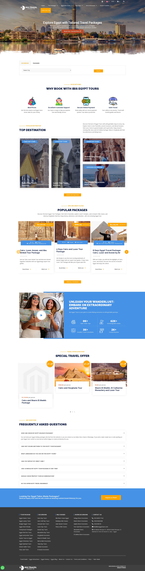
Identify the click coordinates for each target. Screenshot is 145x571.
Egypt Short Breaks (24, 527)
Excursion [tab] (25, 63)
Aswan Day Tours (93, 141)
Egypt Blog (54, 559)
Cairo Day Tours (29, 141)
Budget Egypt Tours (25, 524)
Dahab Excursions (42, 547)
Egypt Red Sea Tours (25, 532)
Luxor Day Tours (61, 141)
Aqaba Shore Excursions (81, 524)
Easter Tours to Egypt (25, 538)
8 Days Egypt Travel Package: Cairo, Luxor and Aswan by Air (107, 251)
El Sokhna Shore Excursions (81, 534)
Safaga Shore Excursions (81, 518)
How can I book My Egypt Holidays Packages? (37, 433)
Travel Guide (23, 559)
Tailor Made (96, 559)
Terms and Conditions (80, 559)
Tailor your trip (45, 10)
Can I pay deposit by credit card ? (33, 461)
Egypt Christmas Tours (26, 541)
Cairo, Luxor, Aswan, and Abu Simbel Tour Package (33, 251)
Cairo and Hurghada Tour (70, 388)
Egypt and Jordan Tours (26, 535)
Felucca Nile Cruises (61, 527)
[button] (70, 412)
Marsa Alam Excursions (44, 541)
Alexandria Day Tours (43, 532)
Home (43, 5)
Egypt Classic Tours (25, 518)
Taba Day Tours (42, 544)
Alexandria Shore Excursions (78, 530)
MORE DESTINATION (72, 195)
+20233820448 (98, 521)
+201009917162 (98, 518)
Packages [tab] (36, 63)
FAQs (89, 559)
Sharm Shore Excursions (81, 521)
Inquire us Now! (111, 498)
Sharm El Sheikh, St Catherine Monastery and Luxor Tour (109, 389)
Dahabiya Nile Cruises (62, 521)
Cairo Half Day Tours (43, 521)
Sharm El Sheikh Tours (43, 538)
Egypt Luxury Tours (25, 521)
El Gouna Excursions (43, 549)
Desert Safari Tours (25, 547)
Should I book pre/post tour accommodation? (37, 476)
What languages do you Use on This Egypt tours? (38, 453)
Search (98, 71)
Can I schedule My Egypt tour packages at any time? (39, 468)
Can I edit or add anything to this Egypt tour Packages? (41, 446)
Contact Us (69, 559)
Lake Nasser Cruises (61, 524)
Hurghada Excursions (94, 167)
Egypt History (45, 559)
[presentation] (18, 252)
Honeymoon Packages (25, 529)
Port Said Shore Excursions (81, 527)
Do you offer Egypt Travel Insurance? (34, 483)
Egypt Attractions (34, 559)
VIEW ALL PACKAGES (73, 282)
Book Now (26, 269)
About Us (61, 559)
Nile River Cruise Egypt (62, 518)
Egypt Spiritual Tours (25, 544)
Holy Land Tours (24, 549)
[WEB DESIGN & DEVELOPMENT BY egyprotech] (117, 569)
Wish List (44, 269)
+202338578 (97, 524)
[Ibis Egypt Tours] (23, 8)
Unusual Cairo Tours (43, 524)
